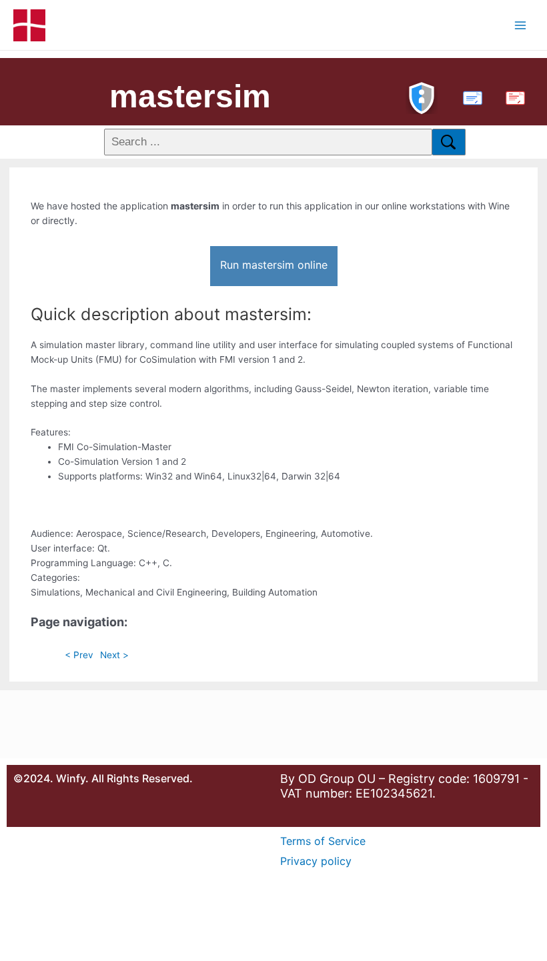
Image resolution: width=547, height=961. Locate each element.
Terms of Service (323, 841)
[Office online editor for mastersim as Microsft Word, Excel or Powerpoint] (470, 96)
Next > (114, 655)
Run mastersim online (274, 264)
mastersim (190, 96)
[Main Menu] (520, 25)
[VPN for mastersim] (422, 96)
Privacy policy (316, 861)
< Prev (79, 655)
